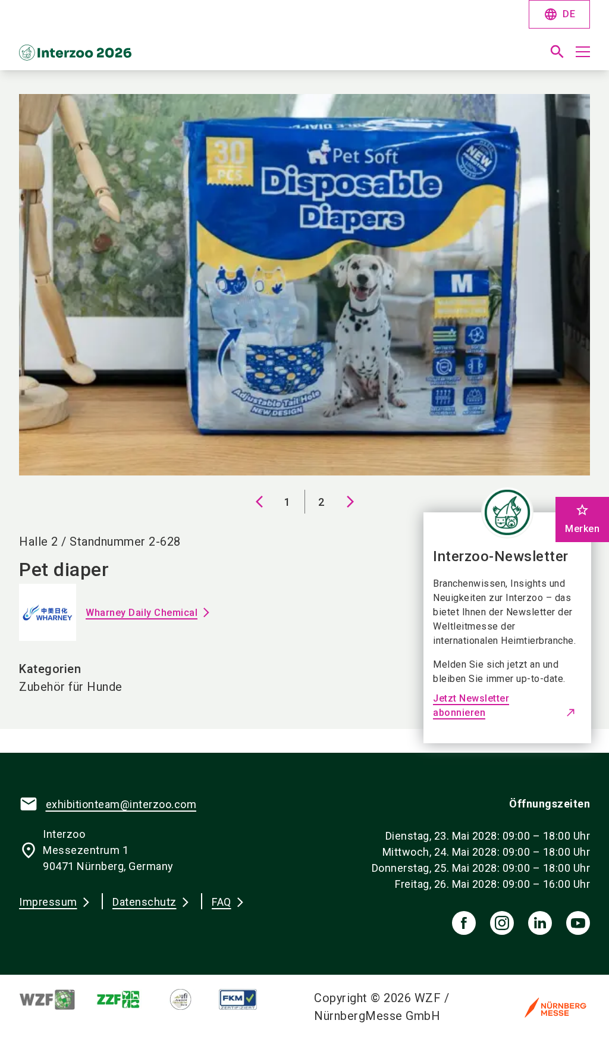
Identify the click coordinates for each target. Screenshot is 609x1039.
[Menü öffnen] (583, 52)
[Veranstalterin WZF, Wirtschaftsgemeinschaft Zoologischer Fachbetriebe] (57, 999)
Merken (582, 518)
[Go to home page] (157, 56)
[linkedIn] (540, 923)
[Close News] (507, 512)
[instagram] (502, 923)
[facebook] (464, 923)
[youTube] (578, 923)
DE (559, 14)
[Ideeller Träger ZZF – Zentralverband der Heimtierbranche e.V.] (128, 999)
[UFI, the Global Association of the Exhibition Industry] (190, 999)
